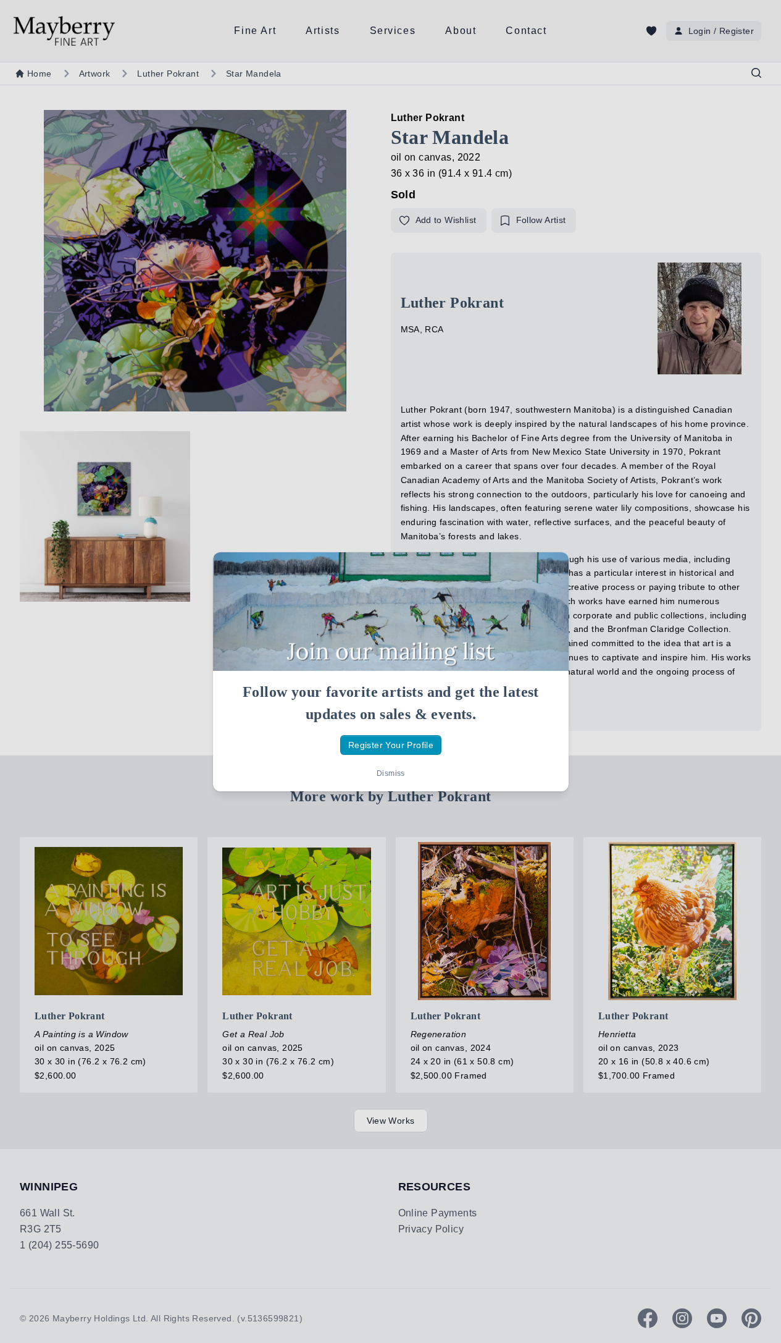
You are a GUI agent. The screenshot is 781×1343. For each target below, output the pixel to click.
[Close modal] (549, 572)
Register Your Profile (390, 744)
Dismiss (391, 773)
